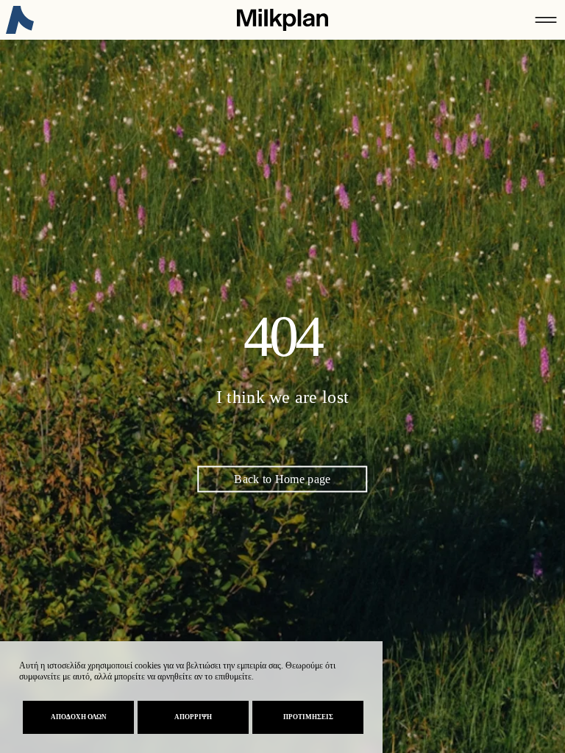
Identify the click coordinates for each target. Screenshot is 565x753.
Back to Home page (282, 479)
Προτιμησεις (308, 717)
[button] (546, 20)
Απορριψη (193, 717)
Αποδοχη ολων (79, 717)
